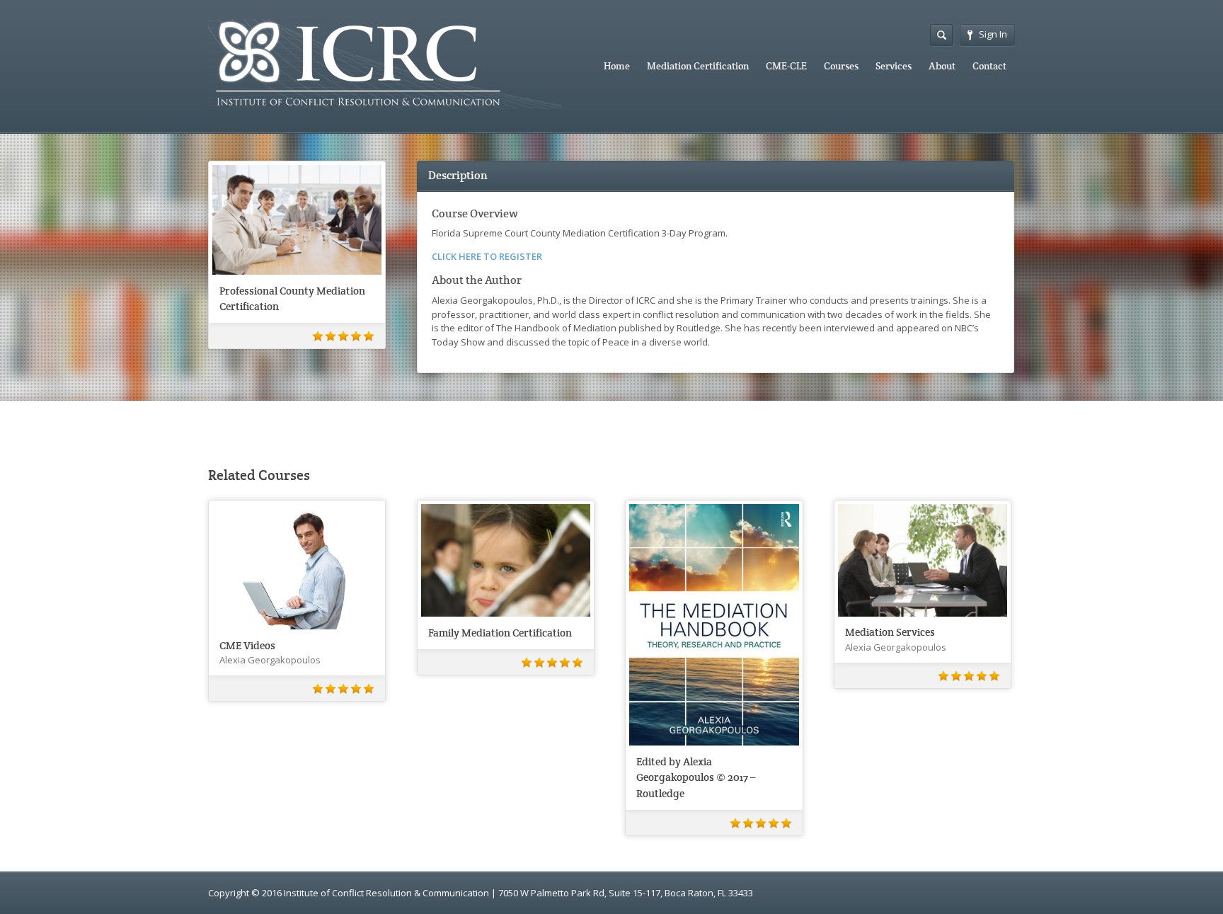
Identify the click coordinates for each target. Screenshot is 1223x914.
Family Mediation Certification (500, 632)
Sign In (993, 34)
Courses (841, 65)
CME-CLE (786, 65)
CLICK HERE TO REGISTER (487, 256)
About (942, 65)
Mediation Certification (698, 65)
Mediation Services (890, 632)
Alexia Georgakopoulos (270, 659)
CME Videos (247, 645)
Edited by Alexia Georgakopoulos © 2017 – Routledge (696, 777)
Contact (989, 65)
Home (617, 65)
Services (893, 65)
